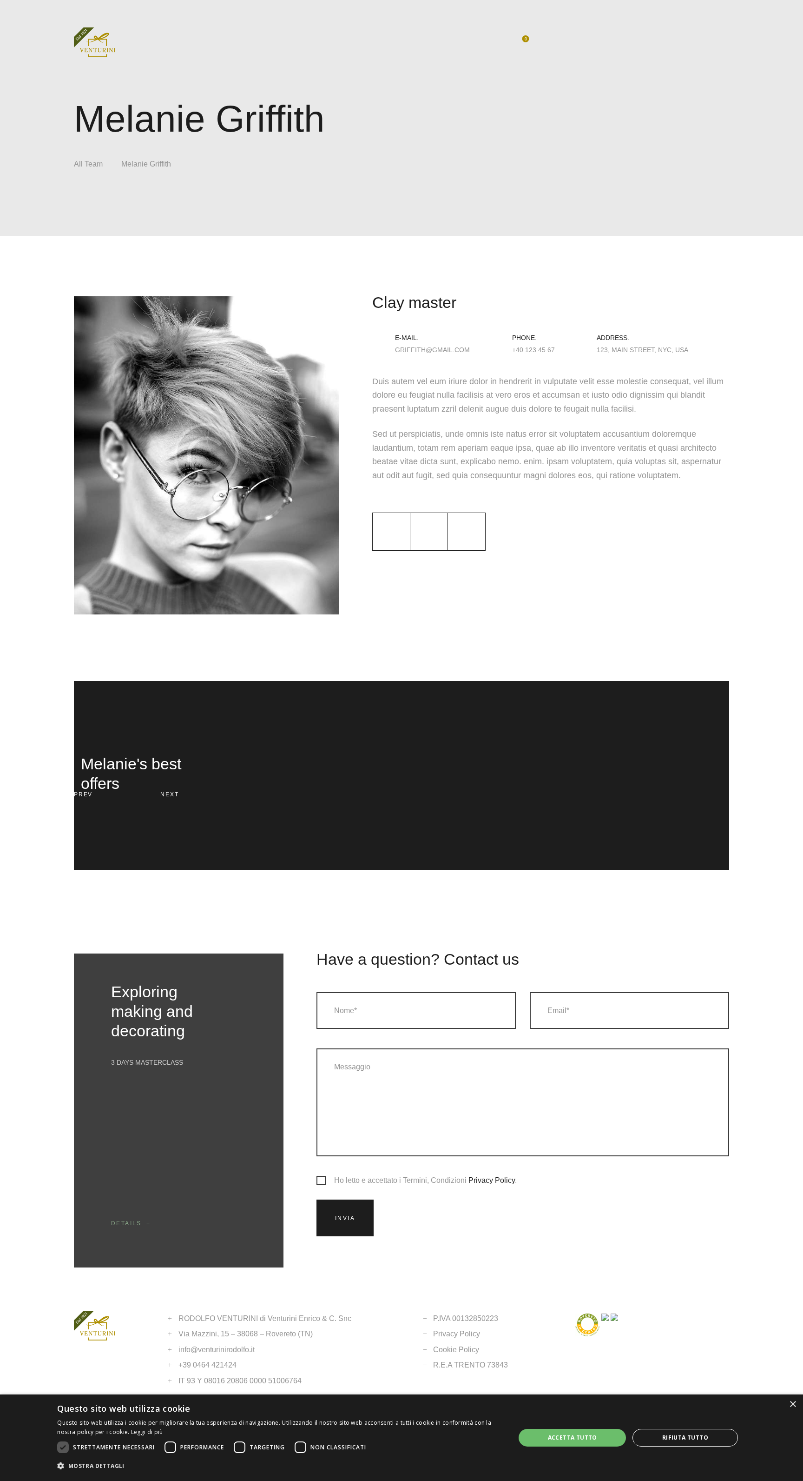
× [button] (792, 1404)
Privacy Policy (491, 1180)
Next (169, 794)
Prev (83, 794)
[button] (279, 1466)
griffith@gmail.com (432, 350)
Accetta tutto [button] (572, 1437)
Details (126, 1223)
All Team (88, 164)
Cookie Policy (456, 1350)
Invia (345, 1218)
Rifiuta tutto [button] (685, 1437)
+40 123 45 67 (533, 350)
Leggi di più (147, 1432)
